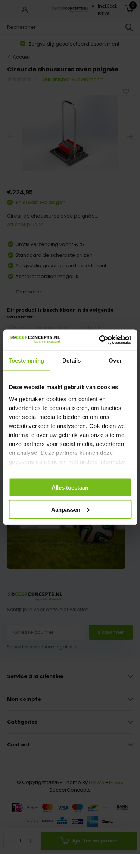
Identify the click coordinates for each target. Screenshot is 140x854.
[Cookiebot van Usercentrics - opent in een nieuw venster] (99, 340)
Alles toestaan (70, 487)
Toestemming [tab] (26, 360)
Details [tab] (71, 360)
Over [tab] (115, 360)
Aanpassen (65, 509)
